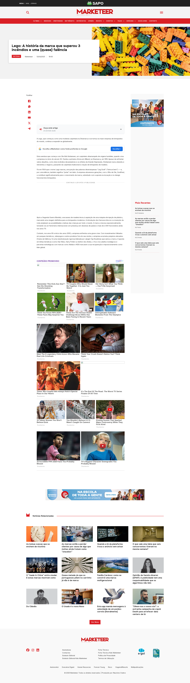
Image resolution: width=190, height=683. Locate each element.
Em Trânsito (69, 21)
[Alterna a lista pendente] (41, 21)
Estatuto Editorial (68, 655)
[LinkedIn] (29, 112)
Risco (110, 667)
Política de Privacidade (106, 655)
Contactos (66, 653)
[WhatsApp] (29, 106)
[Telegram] (29, 128)
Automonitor (54, 667)
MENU (21, 3)
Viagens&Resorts (121, 667)
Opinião (91, 21)
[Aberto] (161, 12)
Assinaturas (66, 650)
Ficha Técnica (103, 650)
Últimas (36, 21)
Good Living (142, 21)
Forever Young (99, 667)
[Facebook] (29, 101)
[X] (29, 123)
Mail (27, 3)
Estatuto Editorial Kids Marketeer (74, 658)
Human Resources (84, 667)
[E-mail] (29, 117)
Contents (153, 21)
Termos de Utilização (106, 658)
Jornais (33, 3)
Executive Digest (68, 667)
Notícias (16, 56)
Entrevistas (81, 21)
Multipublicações (137, 667)
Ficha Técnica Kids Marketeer (109, 653)
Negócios (47, 21)
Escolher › (117, 149)
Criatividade (58, 21)
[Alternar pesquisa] (27, 12)
